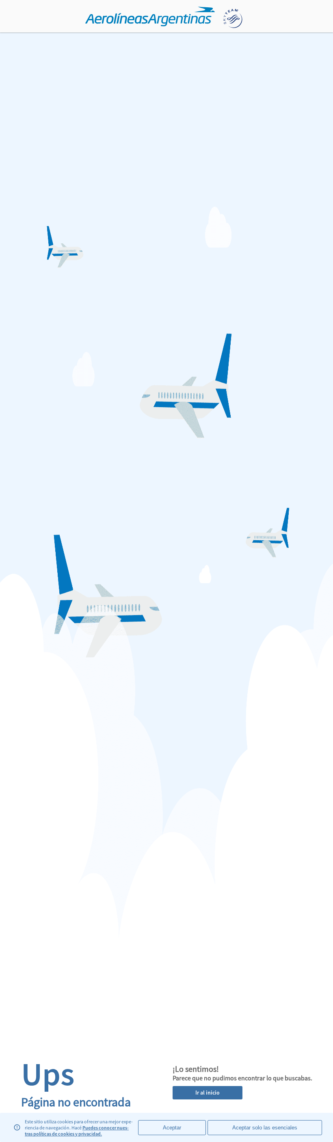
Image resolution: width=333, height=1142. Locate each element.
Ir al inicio (207, 1092)
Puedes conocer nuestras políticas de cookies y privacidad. (77, 1131)
